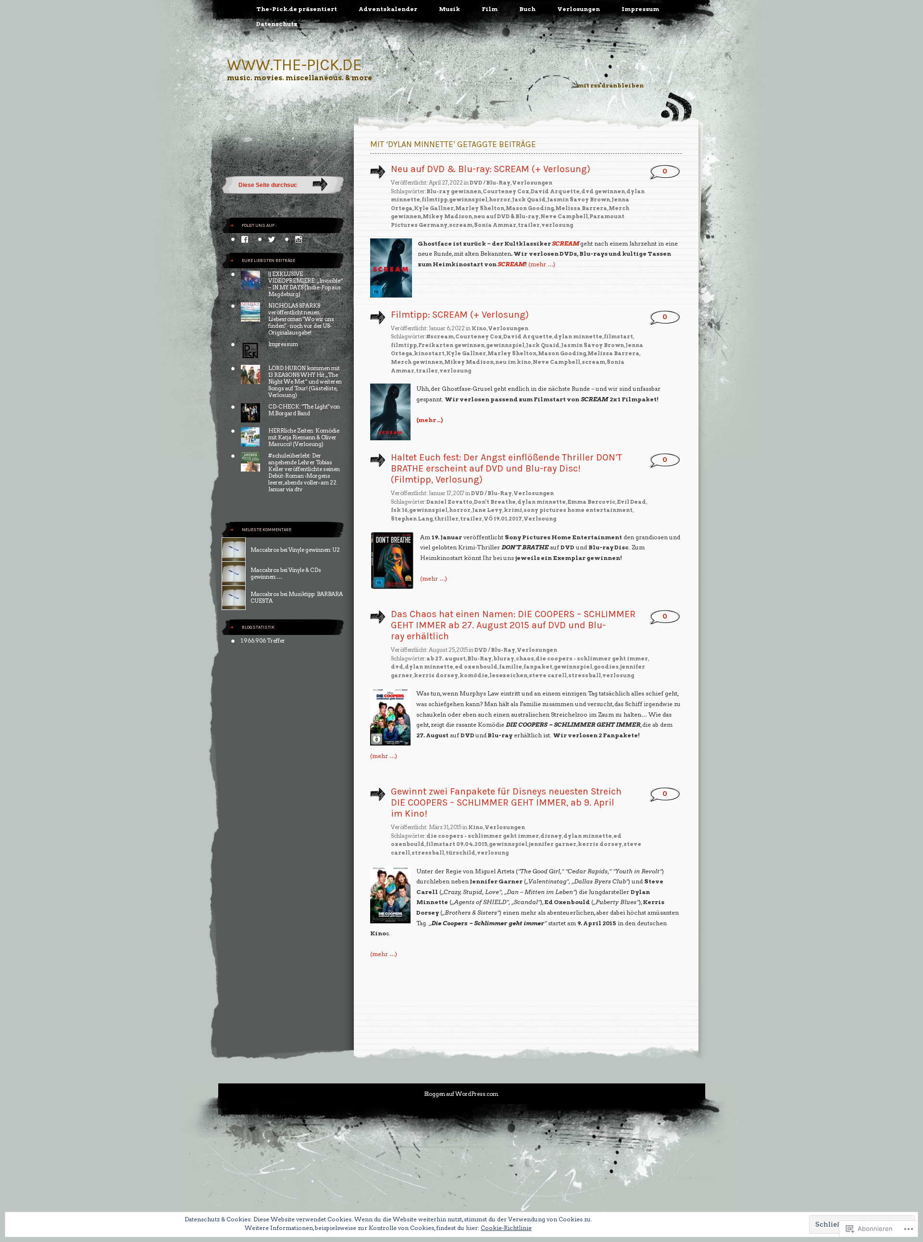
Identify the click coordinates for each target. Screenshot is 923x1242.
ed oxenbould (476, 666)
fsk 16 (399, 510)
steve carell (548, 675)
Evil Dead (631, 501)
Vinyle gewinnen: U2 (314, 549)
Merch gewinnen (417, 362)
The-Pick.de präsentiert (296, 8)
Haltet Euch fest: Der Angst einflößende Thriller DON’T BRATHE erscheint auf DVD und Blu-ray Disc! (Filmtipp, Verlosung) (506, 468)
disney (551, 835)
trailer (529, 225)
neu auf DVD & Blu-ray (506, 216)
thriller (446, 518)
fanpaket (538, 666)
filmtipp (435, 199)
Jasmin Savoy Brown (578, 199)
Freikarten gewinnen (451, 345)
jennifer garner (552, 844)
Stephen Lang (412, 518)
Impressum (640, 8)
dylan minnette (578, 336)
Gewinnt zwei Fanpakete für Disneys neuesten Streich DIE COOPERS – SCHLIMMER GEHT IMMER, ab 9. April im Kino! (506, 802)
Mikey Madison (447, 216)
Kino (479, 328)
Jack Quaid (529, 199)
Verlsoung (540, 518)
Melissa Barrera (581, 208)
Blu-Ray (479, 658)
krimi (513, 510)
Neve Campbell (564, 216)
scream (461, 225)
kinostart (429, 353)
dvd (397, 666)
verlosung (557, 225)
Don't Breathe (495, 501)
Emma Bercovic (591, 501)
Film (490, 8)
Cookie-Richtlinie (506, 1227)
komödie (474, 675)
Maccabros (264, 549)
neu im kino (513, 362)
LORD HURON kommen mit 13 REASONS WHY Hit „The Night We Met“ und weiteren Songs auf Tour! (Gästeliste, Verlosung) (305, 381)
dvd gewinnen (603, 191)
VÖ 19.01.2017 (503, 518)
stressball (584, 675)
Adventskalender (388, 8)
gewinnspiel (468, 199)
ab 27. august (446, 658)
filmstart (618, 336)
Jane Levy (487, 510)
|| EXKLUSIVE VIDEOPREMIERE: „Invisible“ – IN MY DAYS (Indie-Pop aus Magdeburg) (305, 284)
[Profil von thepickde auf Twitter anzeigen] (271, 239)
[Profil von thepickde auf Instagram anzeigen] (298, 239)
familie (510, 666)
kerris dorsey (436, 675)
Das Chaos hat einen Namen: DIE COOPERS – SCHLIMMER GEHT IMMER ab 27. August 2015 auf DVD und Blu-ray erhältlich (513, 625)
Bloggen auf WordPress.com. (461, 1094)
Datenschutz (277, 23)
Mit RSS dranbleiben (610, 85)
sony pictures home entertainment (578, 510)
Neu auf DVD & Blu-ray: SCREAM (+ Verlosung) (490, 168)
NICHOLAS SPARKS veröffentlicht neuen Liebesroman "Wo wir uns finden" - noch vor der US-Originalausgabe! (301, 319)
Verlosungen (578, 8)
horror (500, 199)
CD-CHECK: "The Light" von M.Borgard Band (304, 410)
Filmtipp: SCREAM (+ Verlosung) (460, 314)
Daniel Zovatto (449, 501)
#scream (440, 336)
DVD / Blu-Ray (490, 182)
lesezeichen (508, 675)
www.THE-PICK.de (294, 64)
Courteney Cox (506, 191)
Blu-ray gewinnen (453, 191)
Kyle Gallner (434, 208)
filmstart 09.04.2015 (456, 844)
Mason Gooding (530, 208)
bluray (503, 658)
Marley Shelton (479, 208)
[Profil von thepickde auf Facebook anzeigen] (245, 239)
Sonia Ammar (495, 225)
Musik (449, 8)
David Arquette (555, 191)
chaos (525, 658)
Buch (527, 8)
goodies (606, 666)
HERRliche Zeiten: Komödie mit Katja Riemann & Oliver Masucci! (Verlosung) (303, 437)
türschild (460, 852)
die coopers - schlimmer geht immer (592, 658)
